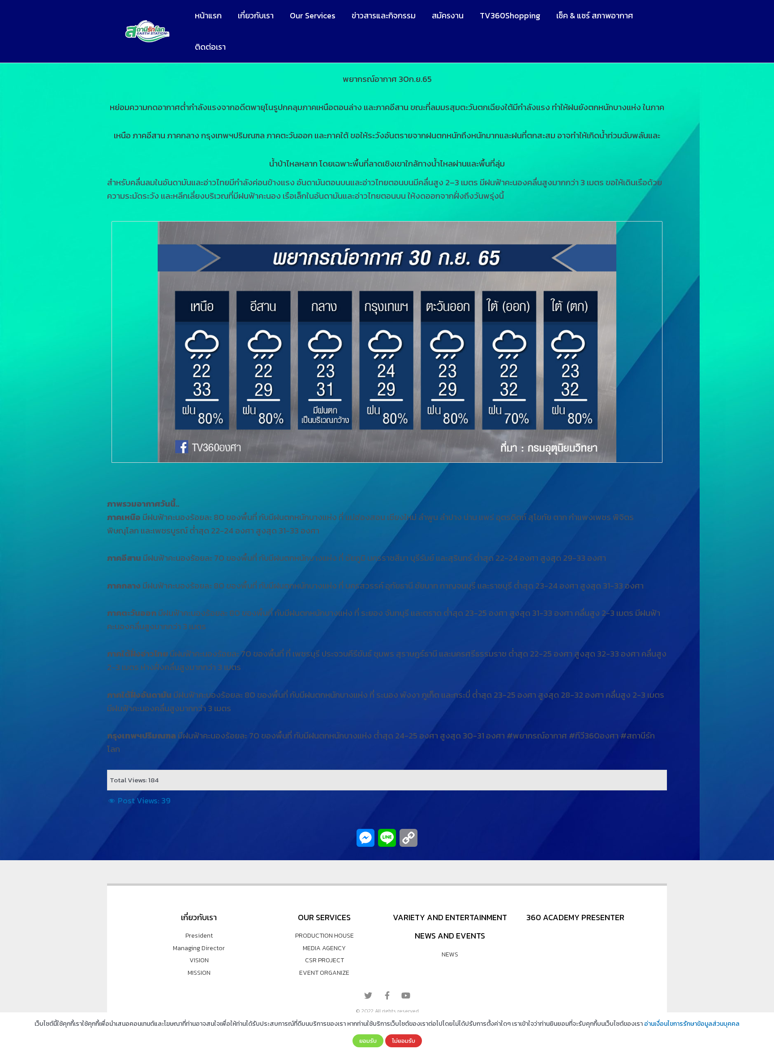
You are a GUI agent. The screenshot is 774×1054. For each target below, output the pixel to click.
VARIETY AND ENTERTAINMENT (450, 917)
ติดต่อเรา (210, 47)
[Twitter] (368, 995)
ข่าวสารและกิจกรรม (384, 15)
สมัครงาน (448, 15)
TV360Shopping (510, 15)
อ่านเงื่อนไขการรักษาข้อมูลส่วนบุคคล (692, 1023)
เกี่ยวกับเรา (256, 15)
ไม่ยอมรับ (403, 1040)
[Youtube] (406, 995)
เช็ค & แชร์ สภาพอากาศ (594, 15)
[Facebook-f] (387, 995)
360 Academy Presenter (575, 917)
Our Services (312, 15)
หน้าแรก (208, 15)
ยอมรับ (368, 1040)
